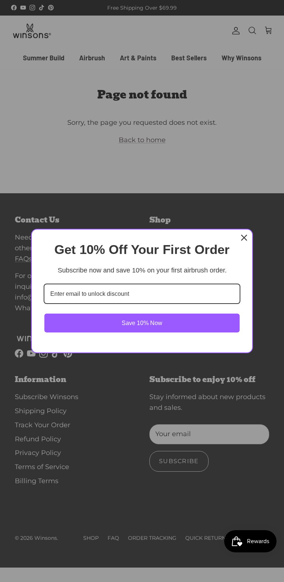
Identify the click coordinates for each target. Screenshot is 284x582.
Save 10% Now (142, 323)
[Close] (244, 238)
